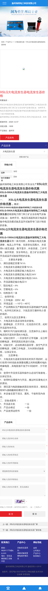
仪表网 (19, 574)
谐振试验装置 (22, 553)
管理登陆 (26, 574)
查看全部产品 (24, 157)
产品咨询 (10, 137)
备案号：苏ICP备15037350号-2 (15, 571)
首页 (2, 42)
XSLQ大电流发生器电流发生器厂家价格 (25, 530)
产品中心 (9, 42)
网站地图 (31, 571)
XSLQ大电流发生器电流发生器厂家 (24, 524)
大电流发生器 (19, 42)
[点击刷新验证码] (20, 501)
